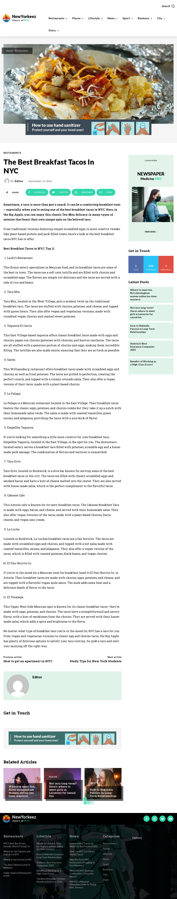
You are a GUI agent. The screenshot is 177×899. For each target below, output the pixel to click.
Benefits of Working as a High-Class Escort (143, 363)
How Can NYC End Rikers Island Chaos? (82, 853)
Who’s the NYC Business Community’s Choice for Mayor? (81, 873)
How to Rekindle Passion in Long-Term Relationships (103, 793)
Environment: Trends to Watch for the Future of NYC (83, 845)
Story (106, 879)
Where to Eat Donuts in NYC (17, 859)
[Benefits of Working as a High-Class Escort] (165, 366)
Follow (151, 257)
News (106, 858)
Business (108, 869)
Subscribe (166, 257)
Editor (19, 181)
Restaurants (21, 50)
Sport (106, 864)
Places (53, 777)
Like (136, 257)
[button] (168, 6)
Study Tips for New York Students (96, 661)
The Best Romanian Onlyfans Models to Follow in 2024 (51, 880)
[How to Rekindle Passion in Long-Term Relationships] (103, 783)
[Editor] (7, 181)
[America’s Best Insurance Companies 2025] (165, 348)
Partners (137, 837)
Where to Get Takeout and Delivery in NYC (16, 853)
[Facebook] (146, 819)
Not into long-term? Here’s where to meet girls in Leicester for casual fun (62, 790)
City (105, 874)
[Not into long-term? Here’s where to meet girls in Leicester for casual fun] (165, 312)
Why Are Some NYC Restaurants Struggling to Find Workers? (82, 862)
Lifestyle (14, 780)
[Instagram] (154, 819)
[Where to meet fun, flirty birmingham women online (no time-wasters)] (165, 295)
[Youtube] (170, 819)
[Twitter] (162, 819)
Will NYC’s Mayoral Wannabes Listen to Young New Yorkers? (82, 884)
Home (9, 50)
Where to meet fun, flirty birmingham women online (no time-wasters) (22, 791)
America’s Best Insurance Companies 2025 (142, 346)
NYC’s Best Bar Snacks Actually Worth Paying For (16, 845)
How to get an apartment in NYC (27, 661)
